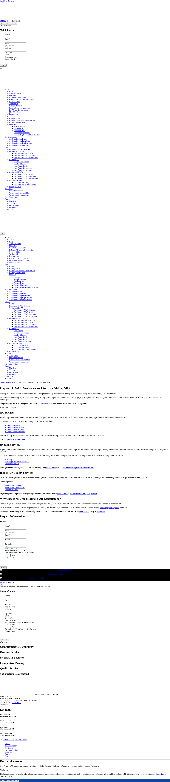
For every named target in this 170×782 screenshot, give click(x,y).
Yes (13, 555)
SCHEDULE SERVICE (8, 23)
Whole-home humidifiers (14, 486)
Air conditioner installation (14, 430)
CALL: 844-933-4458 (9, 780)
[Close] (1, 768)
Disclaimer (65, 766)
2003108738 (16, 703)
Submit (3, 65)
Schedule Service (21, 740)
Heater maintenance (12, 464)
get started (21, 439)
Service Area (10, 382)
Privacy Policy (77, 766)
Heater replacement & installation (17, 462)
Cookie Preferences (92, 766)
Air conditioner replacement (15, 427)
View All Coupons (7, 582)
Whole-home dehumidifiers (15, 488)
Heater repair (9, 460)
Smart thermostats (11, 490)
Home (2, 382)
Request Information (65, 570)
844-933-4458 (43, 404)
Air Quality (9, 748)
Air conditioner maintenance (15, 432)
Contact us (160, 774)
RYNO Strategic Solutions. (49, 766)
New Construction (11, 750)
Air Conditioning (11, 746)
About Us (8, 752)
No (13, 557)
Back (2, 233)
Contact (7, 756)
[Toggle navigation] (1, 68)
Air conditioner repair (12, 425)
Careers (7, 754)
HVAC (7, 744)
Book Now (15, 21)
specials (116, 508)
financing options (106, 508)
